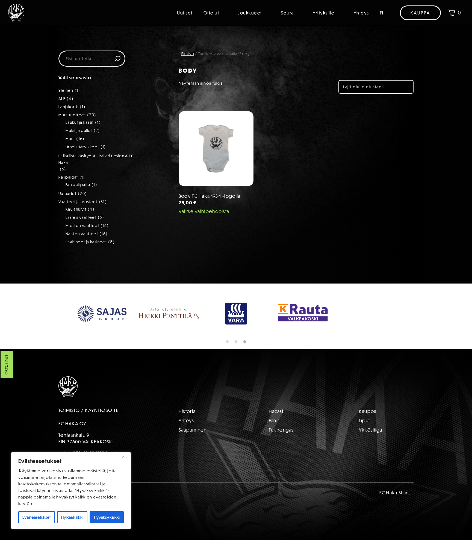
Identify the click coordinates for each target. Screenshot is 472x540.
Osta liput (6, 364)
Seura (287, 13)
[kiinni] (125, 456)
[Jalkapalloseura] (16, 13)
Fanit (274, 420)
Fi (382, 13)
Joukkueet (250, 13)
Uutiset (185, 13)
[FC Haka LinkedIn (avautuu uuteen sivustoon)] (140, 491)
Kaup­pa (368, 411)
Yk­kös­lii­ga (370, 430)
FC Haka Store (395, 492)
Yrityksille (324, 13)
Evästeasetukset (36, 517)
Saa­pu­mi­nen (193, 430)
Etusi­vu (187, 53)
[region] (71, 490)
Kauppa (420, 13)
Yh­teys (186, 420)
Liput (364, 420)
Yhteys (361, 13)
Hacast (276, 411)
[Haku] (117, 58)
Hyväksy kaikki (107, 517)
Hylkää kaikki (72, 517)
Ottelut (211, 13)
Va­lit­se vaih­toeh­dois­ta (204, 211)
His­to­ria (187, 411)
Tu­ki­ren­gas (281, 430)
